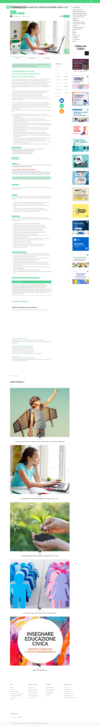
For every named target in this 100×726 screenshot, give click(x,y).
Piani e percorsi (42, 6)
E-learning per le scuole (33, 693)
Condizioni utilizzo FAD (68, 695)
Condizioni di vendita (68, 691)
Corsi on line (34, 6)
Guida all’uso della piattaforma (70, 697)
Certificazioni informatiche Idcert (79, 15)
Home (28, 6)
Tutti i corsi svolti (26, 16)
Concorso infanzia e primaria (78, 22)
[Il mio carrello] (91, 1)
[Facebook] (14, 376)
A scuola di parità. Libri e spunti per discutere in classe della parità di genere (40, 613)
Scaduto (66, 16)
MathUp (74, 34)
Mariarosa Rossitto (40, 439)
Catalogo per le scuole (32, 689)
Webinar (74, 41)
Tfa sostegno (75, 37)
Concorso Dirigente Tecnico (78, 16)
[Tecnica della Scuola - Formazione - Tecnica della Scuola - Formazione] (16, 8)
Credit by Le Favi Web (43, 723)
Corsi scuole (77, 6)
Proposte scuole (31, 687)
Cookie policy (66, 687)
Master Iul (74, 32)
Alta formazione (69, 6)
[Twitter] (17, 376)
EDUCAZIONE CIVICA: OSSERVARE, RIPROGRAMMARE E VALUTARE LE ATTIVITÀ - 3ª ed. (40, 498)
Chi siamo (89, 6)
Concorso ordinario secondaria (79, 23)
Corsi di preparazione (52, 6)
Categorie (24, 15)
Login (87, 1)
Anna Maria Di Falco (39, 668)
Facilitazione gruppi (32, 697)
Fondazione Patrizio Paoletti (78, 27)
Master (73, 30)
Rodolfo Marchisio (40, 496)
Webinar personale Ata (32, 695)
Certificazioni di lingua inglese (78, 11)
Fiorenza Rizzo (39, 553)
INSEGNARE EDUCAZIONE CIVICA (40, 670)
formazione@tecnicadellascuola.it (20, 172)
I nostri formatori (49, 691)
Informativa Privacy (68, 689)
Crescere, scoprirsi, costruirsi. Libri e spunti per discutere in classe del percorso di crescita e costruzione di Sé (39, 441)
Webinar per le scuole (32, 691)
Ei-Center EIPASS (49, 693)
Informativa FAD (67, 693)
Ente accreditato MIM (50, 689)
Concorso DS (75, 18)
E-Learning (74, 25)
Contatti (47, 695)
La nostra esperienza (50, 687)
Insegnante (15, 15)
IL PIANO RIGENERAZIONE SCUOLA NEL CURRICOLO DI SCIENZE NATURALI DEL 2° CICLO (40, 555)
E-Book (83, 6)
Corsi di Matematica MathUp (16, 695)
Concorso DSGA (75, 20)
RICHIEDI (18, 332)
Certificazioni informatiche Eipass (79, 13)
